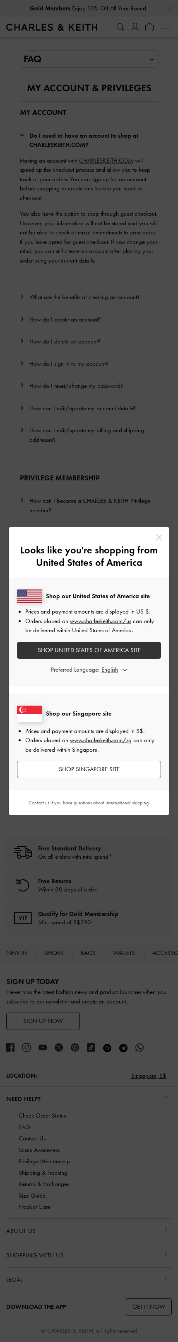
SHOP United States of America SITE (89, 650)
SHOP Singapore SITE (89, 769)
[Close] (159, 537)
